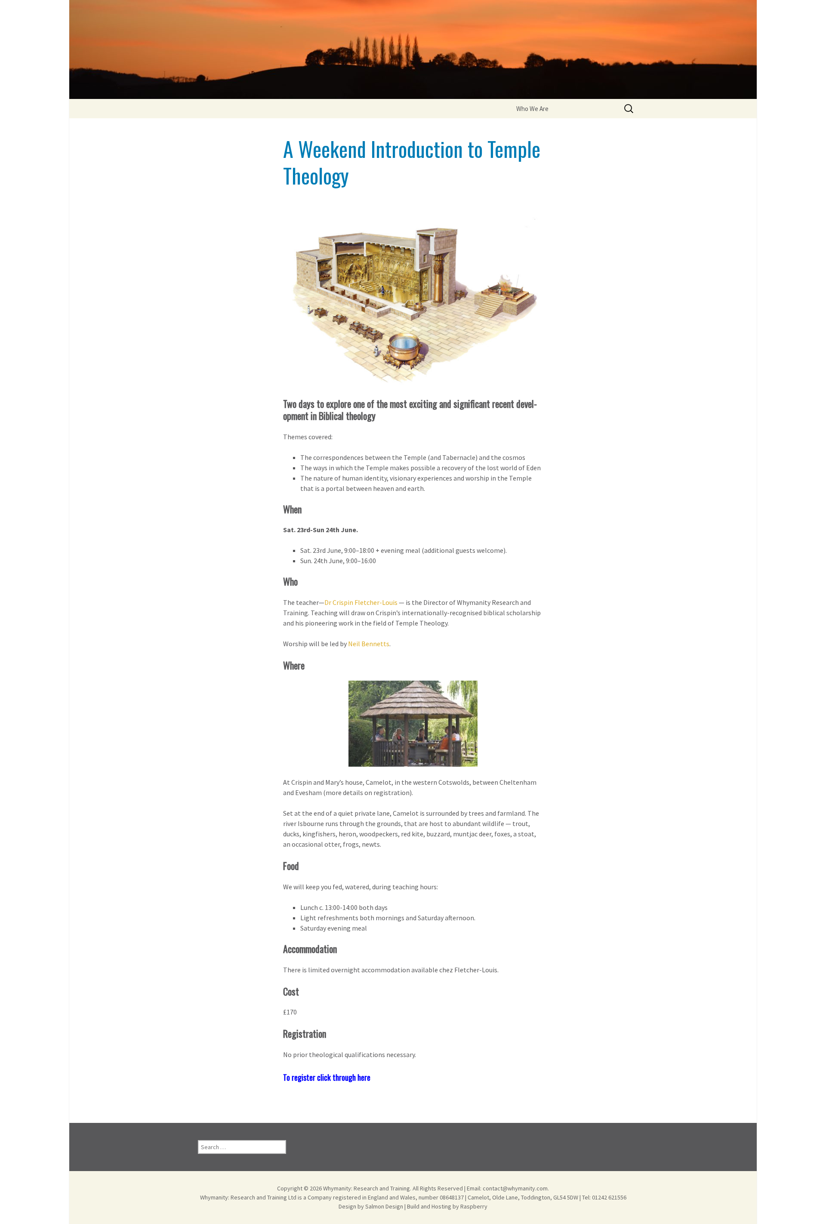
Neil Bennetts (368, 643)
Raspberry (473, 1206)
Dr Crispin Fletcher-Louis (361, 602)
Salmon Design (384, 1206)
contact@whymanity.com (515, 1188)
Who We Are (532, 109)
